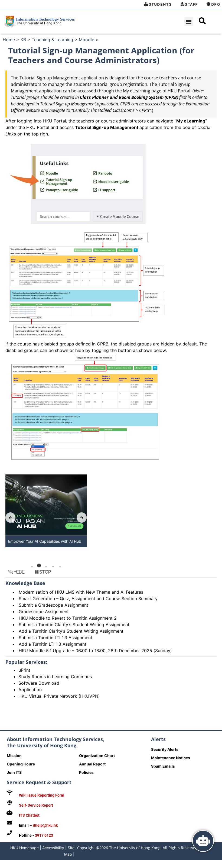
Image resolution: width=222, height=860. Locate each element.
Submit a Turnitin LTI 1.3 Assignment (55, 637)
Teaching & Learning (52, 39)
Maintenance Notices (170, 757)
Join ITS (14, 772)
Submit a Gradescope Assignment (53, 605)
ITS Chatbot (29, 815)
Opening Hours (21, 764)
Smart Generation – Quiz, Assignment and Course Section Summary (88, 598)
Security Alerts (164, 749)
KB (23, 39)
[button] (188, 21)
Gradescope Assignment (44, 611)
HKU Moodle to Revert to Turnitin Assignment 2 (68, 618)
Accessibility (53, 847)
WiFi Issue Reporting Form (41, 795)
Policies (86, 772)
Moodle (86, 39)
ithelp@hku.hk (45, 825)
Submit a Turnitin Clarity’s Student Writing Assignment (74, 624)
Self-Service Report (36, 805)
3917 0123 (44, 835)
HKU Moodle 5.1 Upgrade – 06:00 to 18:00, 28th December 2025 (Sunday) (95, 650)
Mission (14, 755)
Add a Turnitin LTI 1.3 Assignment (52, 644)
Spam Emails (163, 766)
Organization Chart (97, 755)
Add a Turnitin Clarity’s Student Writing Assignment (71, 631)
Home (9, 39)
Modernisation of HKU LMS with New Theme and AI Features (81, 592)
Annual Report (92, 764)
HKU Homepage (24, 847)
